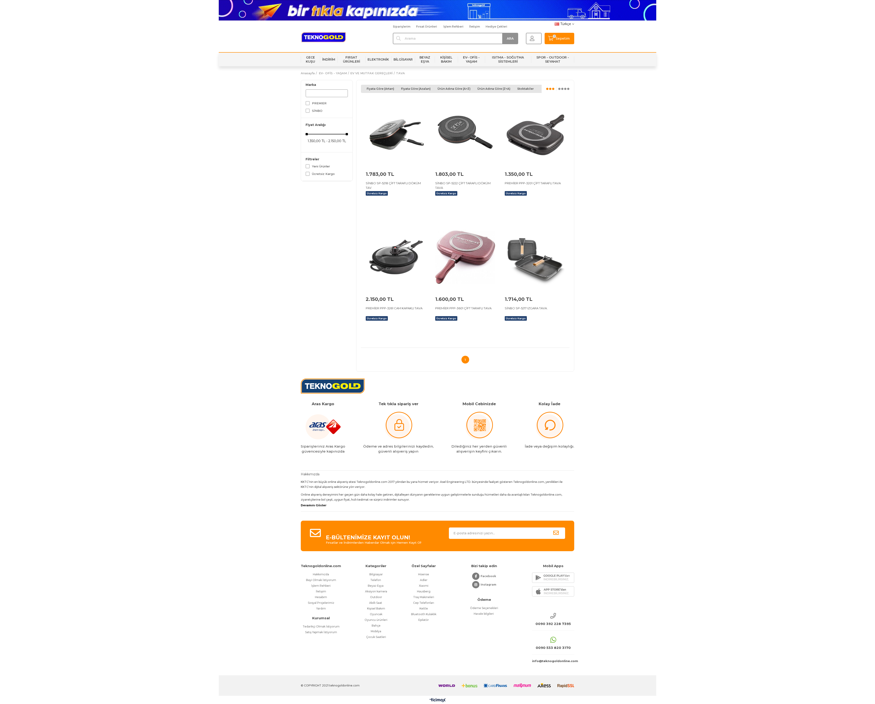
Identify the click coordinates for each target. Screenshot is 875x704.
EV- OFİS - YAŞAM (471, 59)
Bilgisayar (376, 574)
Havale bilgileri (484, 613)
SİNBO (317, 111)
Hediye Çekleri (496, 26)
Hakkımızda (321, 574)
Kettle (423, 608)
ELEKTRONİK (378, 59)
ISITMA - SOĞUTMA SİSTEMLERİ (508, 59)
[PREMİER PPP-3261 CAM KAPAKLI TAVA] (396, 257)
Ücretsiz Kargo (323, 174)
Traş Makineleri (423, 597)
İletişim (474, 26)
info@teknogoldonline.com (553, 661)
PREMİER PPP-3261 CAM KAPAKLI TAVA (394, 308)
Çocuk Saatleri (376, 637)
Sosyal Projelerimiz (321, 602)
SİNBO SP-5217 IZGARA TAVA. (526, 308)
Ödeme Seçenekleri (484, 608)
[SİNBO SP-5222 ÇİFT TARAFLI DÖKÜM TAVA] (465, 132)
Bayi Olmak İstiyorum (321, 580)
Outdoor (376, 597)
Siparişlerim (401, 26)
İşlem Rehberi (453, 26)
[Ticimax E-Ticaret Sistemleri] (438, 700)
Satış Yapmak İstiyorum (321, 632)
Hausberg (423, 591)
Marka (311, 85)
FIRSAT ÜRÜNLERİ (351, 59)
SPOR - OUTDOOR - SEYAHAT (552, 59)
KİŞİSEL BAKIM (446, 59)
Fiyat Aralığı (316, 125)
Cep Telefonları (423, 602)
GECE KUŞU (310, 59)
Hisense (423, 574)
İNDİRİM (328, 59)
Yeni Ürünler (321, 166)
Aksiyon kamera (376, 591)
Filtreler (312, 159)
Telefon (376, 580)
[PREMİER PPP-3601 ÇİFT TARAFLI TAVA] (465, 257)
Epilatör (423, 620)
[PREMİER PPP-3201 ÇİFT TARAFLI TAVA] (535, 132)
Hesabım (321, 597)
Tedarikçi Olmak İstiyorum (321, 626)
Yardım (321, 608)
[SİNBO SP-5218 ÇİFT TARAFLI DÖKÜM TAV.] (396, 132)
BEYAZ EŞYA (424, 59)
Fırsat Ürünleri (426, 26)
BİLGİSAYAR (403, 59)
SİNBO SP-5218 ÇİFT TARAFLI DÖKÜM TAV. (393, 185)
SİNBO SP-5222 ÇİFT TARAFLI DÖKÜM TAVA (463, 185)
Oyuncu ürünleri (376, 620)
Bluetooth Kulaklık (423, 614)
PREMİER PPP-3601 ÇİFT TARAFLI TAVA (463, 308)
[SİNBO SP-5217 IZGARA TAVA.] (535, 257)
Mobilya (376, 631)
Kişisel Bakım (376, 608)
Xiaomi (423, 585)
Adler (423, 580)
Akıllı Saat (376, 602)
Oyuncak (376, 614)
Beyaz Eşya (376, 585)
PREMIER (319, 103)
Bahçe (376, 625)
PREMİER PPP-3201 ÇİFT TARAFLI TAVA (533, 183)
